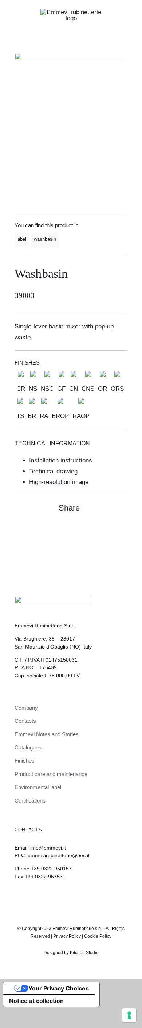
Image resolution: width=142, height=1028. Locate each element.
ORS (117, 388)
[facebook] (77, 896)
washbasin (45, 239)
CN (73, 388)
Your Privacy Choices (58, 988)
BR (32, 416)
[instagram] (64, 896)
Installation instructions (60, 460)
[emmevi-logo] (71, 12)
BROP (60, 416)
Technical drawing (53, 471)
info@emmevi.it (48, 848)
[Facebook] (94, 531)
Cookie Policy (97, 936)
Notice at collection (36, 1000)
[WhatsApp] (107, 531)
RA (44, 416)
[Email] (120, 531)
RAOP (81, 416)
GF (61, 388)
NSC (47, 388)
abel (21, 239)
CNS (88, 388)
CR (20, 388)
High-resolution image (58, 481)
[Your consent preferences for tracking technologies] (129, 1015)
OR (102, 388)
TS (20, 416)
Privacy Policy (67, 936)
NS (33, 388)
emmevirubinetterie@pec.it (59, 855)
